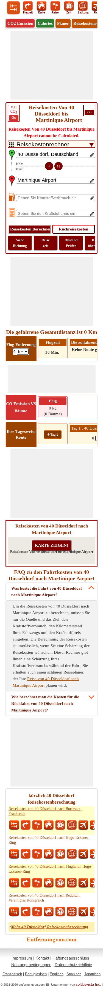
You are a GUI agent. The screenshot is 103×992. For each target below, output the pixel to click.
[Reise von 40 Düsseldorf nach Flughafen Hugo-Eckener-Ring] (37, 882)
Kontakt (42, 958)
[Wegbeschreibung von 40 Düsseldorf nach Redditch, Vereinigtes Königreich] (25, 911)
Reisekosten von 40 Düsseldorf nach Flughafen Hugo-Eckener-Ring (50, 868)
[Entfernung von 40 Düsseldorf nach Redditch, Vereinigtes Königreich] (14, 911)
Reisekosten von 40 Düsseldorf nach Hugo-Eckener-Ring (49, 840)
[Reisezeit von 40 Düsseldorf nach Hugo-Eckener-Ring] (60, 853)
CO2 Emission (20, 23)
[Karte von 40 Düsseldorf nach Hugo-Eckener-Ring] (48, 853)
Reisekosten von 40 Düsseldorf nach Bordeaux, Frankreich (45, 811)
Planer (63, 23)
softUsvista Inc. (88, 984)
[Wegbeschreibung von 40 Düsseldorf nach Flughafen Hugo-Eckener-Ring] (25, 882)
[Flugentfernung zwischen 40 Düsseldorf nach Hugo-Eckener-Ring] (83, 853)
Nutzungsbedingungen (31, 964)
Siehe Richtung (20, 243)
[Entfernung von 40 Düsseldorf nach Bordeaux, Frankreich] (14, 825)
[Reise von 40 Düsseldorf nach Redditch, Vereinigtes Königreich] (37, 911)
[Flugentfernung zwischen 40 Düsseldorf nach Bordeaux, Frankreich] (83, 825)
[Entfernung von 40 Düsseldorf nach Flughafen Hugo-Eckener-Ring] (14, 882)
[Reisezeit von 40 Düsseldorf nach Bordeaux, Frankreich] (60, 825)
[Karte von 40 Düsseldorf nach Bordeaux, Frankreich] (48, 825)
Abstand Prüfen (71, 243)
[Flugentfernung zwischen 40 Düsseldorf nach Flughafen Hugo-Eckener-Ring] (83, 882)
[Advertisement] (51, 65)
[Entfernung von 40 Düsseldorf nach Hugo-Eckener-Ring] (14, 853)
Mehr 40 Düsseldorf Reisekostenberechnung (49, 927)
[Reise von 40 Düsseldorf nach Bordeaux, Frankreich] (37, 825)
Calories (45, 23)
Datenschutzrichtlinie (73, 964)
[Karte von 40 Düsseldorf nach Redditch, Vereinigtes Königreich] (48, 911)
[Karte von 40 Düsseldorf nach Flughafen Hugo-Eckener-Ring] (48, 882)
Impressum (22, 958)
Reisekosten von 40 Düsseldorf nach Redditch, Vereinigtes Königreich (44, 897)
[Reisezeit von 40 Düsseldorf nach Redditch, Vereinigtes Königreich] (60, 911)
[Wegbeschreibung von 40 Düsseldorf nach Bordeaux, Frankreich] (25, 825)
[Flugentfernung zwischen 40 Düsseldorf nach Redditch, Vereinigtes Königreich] (83, 911)
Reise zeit (45, 243)
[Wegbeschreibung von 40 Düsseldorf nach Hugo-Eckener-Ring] (25, 853)
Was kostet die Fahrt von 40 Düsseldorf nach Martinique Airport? (46, 591)
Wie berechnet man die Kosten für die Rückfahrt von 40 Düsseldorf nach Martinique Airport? (45, 703)
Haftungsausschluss (70, 958)
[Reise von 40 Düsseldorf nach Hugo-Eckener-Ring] (37, 853)
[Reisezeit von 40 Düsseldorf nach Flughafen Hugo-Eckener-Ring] (60, 882)
